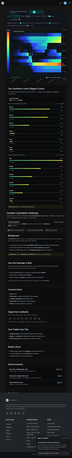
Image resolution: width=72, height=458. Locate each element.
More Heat (38, 23)
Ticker (8, 16)
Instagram (9, 427)
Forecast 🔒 (14, 19)
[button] (65, 3)
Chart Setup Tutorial (53, 429)
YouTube (8, 424)
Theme (22, 16)
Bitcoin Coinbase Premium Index (48, 453)
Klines (52, 16)
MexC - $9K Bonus (32, 429)
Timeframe (38, 16)
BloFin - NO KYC (31, 438)
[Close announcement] (69, 438)
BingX (28, 444)
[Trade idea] (19, 19)
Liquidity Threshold (12, 23)
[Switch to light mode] (60, 3)
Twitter (8, 430)
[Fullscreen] (30, 12)
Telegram (8, 433)
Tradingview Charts (32, 447)
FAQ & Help (50, 432)
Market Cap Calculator (54, 426)
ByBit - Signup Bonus (33, 426)
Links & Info (51, 423)
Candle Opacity (12, 25)
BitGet (28, 441)
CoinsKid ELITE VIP (32, 423)
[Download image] (34, 12)
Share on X (40, 12)
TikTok (8, 436)
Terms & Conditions (53, 435)
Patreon (8, 439)
